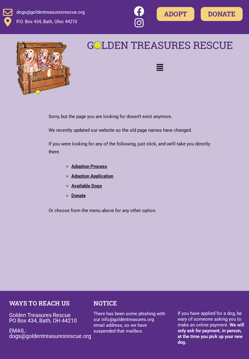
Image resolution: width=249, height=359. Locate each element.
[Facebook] (139, 11)
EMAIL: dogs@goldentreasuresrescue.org (50, 333)
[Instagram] (139, 23)
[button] (160, 68)
